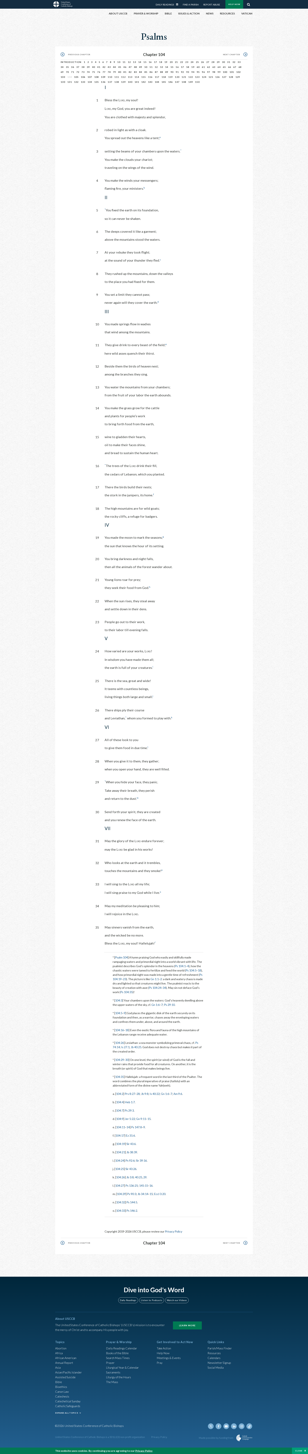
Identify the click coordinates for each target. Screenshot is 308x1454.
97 (208, 72)
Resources (214, 1353)
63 (213, 67)
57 (182, 67)
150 (197, 82)
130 (63, 82)
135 (96, 82)
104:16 (119, 1030)
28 (212, 62)
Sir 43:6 (131, 1144)
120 (177, 77)
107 (90, 77)
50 (145, 67)
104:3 (118, 1000)
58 (187, 67)
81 (124, 72)
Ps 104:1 (180, 966)
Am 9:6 (177, 1094)
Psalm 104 (121, 957)
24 (192, 62)
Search (248, 3)
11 (124, 62)
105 (76, 77)
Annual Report (64, 1362)
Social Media (216, 1367)
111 (116, 77)
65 (224, 67)
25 (197, 62)
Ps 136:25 (131, 1185)
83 (135, 72)
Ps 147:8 (136, 1127)
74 (88, 72)
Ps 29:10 (169, 1004)
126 (217, 77)
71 (72, 72)
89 (166, 72)
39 (88, 67)
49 (140, 67)
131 (69, 82)
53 (161, 67)
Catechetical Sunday (68, 1401)
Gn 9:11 (141, 1119)
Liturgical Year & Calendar (122, 1367)
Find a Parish (191, 4)
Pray (160, 1362)
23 (186, 62)
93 (187, 72)
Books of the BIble (117, 1353)
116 (150, 77)
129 (237, 77)
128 (231, 77)
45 (119, 67)
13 (134, 62)
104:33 (120, 1210)
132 (76, 82)
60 (198, 67)
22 (181, 62)
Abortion (60, 1348)
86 (151, 72)
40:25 (138, 1177)
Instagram (241, 1426)
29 (218, 62)
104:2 (119, 1094)
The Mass (112, 1382)
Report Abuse (211, 4)
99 (219, 72)
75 (93, 72)
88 (161, 72)
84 (140, 72)
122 (190, 77)
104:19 (120, 1144)
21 (176, 62)
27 (207, 62)
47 (130, 67)
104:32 (120, 1202)
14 (139, 62)
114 (137, 77)
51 (151, 67)
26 (202, 62)
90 (172, 72)
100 (225, 72)
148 (184, 82)
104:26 (119, 1042)
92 (182, 72)
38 (83, 67)
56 (177, 67)
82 (130, 72)
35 (67, 67)
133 (83, 82)
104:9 (119, 1119)
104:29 (119, 1059)
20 (171, 62)
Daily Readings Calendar (178, 4)
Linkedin (234, 1426)
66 (229, 67)
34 (62, 67)
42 (104, 67)
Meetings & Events (169, 1358)
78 (109, 72)
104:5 (118, 1013)
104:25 (119, 1169)
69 (62, 72)
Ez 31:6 (130, 1135)
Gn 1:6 (155, 1004)
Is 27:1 (125, 1047)
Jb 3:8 (130, 1177)
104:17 (120, 1135)
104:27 (119, 1185)
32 (233, 62)
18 (160, 62)
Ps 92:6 (130, 1160)
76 (98, 72)
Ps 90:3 (131, 1194)
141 (137, 82)
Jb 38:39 (131, 1152)
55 (172, 67)
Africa (59, 1353)
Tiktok (249, 1426)
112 (123, 77)
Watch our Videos (177, 1300)
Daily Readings (165, 4)
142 (143, 82)
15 (144, 62)
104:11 (120, 1127)
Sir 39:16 (141, 1160)
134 (90, 82)
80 (119, 72)
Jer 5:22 (130, 1119)
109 (103, 77)
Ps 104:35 (126, 992)
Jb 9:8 (144, 1094)
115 (143, 77)
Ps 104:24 (155, 987)
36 (72, 67)
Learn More (187, 1325)
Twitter (211, 1426)
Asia (58, 1367)
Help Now (234, 4)
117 (157, 77)
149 (190, 82)
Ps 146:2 (131, 1210)
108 (96, 77)
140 (130, 82)
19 (165, 62)
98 (213, 72)
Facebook (218, 1426)
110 (110, 77)
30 (223, 62)
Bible (58, 1382)
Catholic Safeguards (67, 1406)
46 (124, 67)
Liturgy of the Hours (118, 1377)
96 (203, 72)
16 (150, 62)
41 (98, 67)
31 (228, 62)
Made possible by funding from (216, 1437)
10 (118, 62)
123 (197, 77)
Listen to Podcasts (151, 1300)
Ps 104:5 (191, 970)
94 (192, 72)
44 (114, 67)
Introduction (71, 62)
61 (203, 67)
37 (77, 67)
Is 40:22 (155, 1094)
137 (110, 82)
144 (157, 82)
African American (65, 1358)
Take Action (164, 1348)
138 (116, 82)
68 (240, 67)
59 (192, 67)
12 (129, 62)
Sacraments (113, 1372)
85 (145, 72)
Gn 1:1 (154, 979)
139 (123, 82)
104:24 (119, 1160)
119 (170, 77)
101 (232, 72)
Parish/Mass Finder (220, 1348)
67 (234, 67)
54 (166, 67)
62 (208, 67)
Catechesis (62, 1396)
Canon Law (62, 1391)
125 (211, 77)
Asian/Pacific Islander (68, 1372)
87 (156, 72)
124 (204, 77)
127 (224, 77)
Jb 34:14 (142, 1194)
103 (63, 77)
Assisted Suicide (65, 1377)
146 (170, 82)
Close (299, 1451)
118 (164, 77)
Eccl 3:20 (159, 1194)
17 (155, 62)
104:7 (119, 1110)
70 (67, 72)
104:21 (120, 1152)
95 (198, 72)
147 (177, 82)
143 (150, 82)
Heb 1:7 (130, 1102)
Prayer (110, 1362)
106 (83, 77)
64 (219, 67)
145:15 (143, 1185)
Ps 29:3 (129, 1110)
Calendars (214, 1358)
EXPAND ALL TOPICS (66, 1413)
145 (164, 82)
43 (109, 67)
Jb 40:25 (136, 1047)
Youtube (226, 1426)
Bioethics (61, 1387)
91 (177, 72)
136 (103, 82)
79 (114, 72)
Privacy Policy (173, 1231)
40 (93, 67)
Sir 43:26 (130, 1169)
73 (83, 72)
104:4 (119, 1102)
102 (238, 72)
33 (239, 62)
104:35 (119, 1077)
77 (104, 72)
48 (135, 67)
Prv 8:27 (130, 1094)
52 (156, 67)
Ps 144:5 (131, 1202)
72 (77, 72)
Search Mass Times (118, 1358)
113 (130, 77)
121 (184, 77)
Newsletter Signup (219, 1362)
